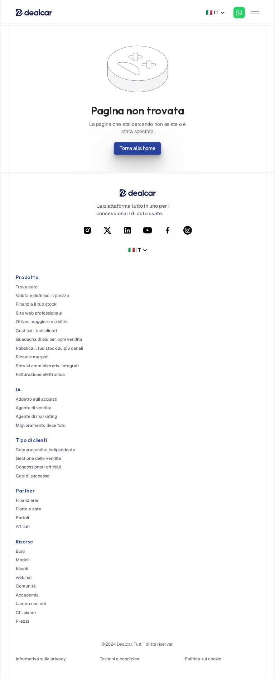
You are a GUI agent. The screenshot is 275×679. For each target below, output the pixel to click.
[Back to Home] (34, 12)
